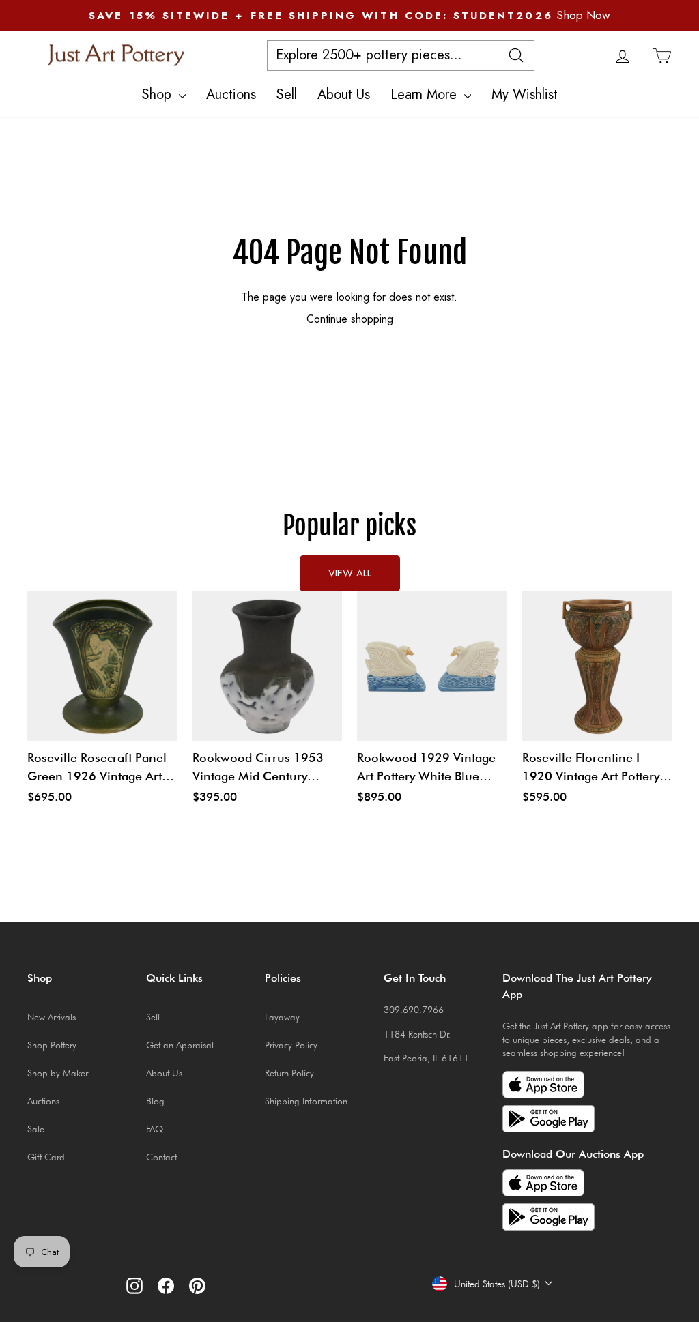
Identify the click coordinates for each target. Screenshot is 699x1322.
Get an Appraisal (180, 1045)
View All (349, 573)
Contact (161, 1156)
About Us (343, 94)
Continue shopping (349, 319)
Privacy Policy (291, 1045)
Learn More (425, 94)
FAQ (154, 1128)
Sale (35, 1128)
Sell (286, 94)
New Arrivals (51, 1017)
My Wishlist (524, 94)
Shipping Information (306, 1101)
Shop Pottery (51, 1045)
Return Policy (289, 1073)
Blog (155, 1101)
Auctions (231, 94)
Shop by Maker (57, 1073)
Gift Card (46, 1156)
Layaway (282, 1017)
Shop (158, 94)
